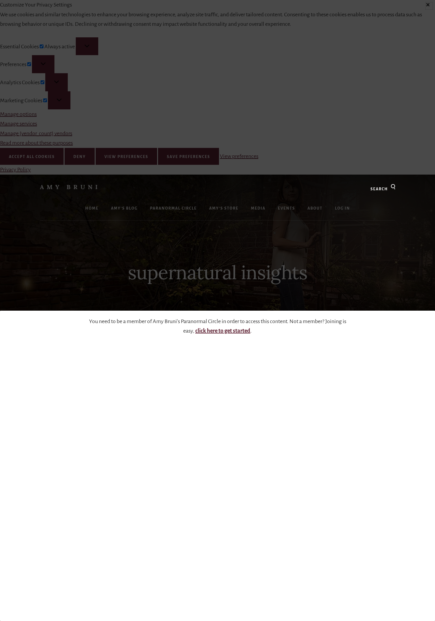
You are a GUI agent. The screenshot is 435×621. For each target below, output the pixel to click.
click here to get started (222, 331)
